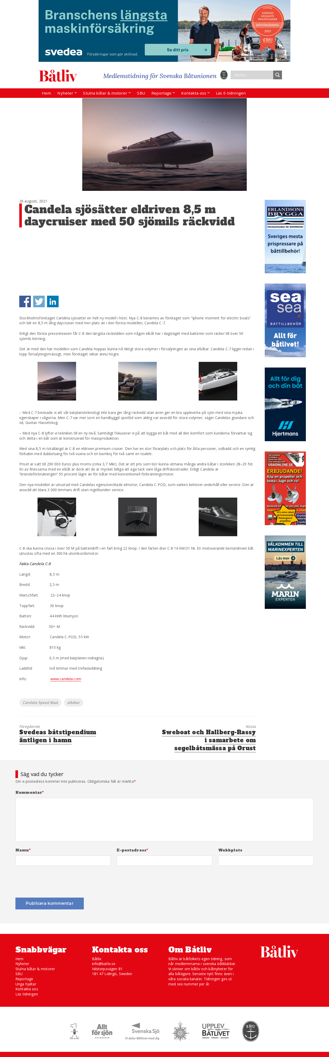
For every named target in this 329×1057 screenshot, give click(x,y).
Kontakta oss (193, 93)
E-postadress (132, 850)
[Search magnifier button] (277, 75)
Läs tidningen (26, 994)
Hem (46, 93)
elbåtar (73, 702)
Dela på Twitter (39, 301)
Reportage (161, 93)
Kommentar (29, 792)
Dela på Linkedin (53, 301)
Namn (23, 850)
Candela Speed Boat (40, 702)
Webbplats (230, 850)
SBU (141, 93)
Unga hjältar (25, 984)
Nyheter (65, 93)
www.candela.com (65, 678)
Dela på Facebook (25, 301)
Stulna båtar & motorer (105, 93)
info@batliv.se (104, 963)
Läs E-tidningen (231, 93)
